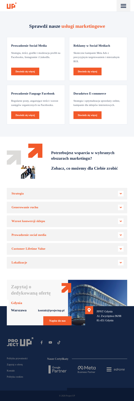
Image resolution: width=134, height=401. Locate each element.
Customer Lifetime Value (28, 248)
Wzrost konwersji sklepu (28, 221)
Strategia (18, 193)
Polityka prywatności (17, 358)
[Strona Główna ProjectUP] (11, 6)
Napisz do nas (57, 320)
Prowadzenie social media (29, 235)
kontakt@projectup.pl (51, 310)
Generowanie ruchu (25, 207)
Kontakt (11, 370)
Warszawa (19, 310)
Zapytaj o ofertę (15, 364)
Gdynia (16, 303)
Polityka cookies (15, 376)
